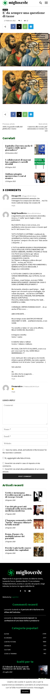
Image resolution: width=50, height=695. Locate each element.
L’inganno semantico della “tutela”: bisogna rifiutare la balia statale (18, 522)
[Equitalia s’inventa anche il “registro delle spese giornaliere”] (39, 149)
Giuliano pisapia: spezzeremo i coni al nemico (15, 176)
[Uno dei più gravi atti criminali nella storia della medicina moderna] (39, 510)
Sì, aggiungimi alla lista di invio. (17, 458)
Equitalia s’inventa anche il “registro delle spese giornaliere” (18, 148)
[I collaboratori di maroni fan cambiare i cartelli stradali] (39, 163)
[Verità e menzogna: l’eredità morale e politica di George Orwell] (39, 496)
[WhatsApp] (25, 26)
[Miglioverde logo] (25, 572)
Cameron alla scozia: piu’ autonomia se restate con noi (37, 129)
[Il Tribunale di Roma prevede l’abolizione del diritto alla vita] (42, 669)
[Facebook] (13, 26)
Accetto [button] (25, 691)
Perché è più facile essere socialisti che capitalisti (18, 549)
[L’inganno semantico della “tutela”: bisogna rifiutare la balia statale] (39, 524)
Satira (5, 10)
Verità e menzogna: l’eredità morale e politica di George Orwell (18, 495)
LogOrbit (15, 597)
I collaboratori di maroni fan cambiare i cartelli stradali (18, 162)
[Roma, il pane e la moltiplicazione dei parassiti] (39, 538)
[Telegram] (30, 26)
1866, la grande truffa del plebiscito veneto (12, 128)
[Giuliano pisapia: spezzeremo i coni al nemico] (39, 178)
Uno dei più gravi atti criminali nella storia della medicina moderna (18, 508)
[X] (19, 26)
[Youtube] (29, 591)
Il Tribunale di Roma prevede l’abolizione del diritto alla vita (16, 668)
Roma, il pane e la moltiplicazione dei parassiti (14, 536)
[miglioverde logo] (15, 2)
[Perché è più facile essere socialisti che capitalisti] (39, 552)
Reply (13, 206)
